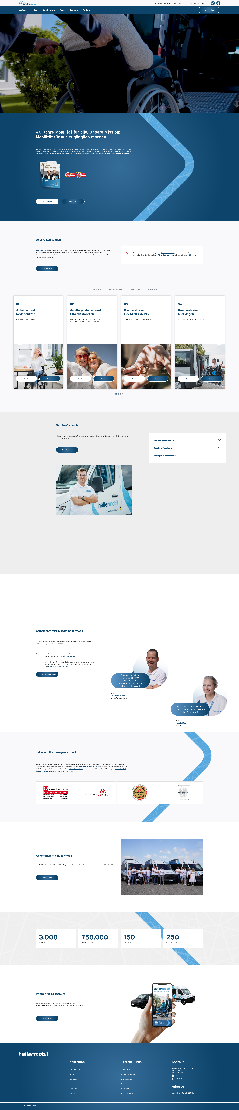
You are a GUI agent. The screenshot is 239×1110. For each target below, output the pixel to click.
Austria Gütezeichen (45, 771)
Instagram (178, 1079)
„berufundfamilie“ (120, 769)
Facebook (178, 1075)
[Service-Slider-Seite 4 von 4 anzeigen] (122, 394)
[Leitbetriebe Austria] (96, 792)
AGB (71, 1084)
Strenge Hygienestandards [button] (165, 455)
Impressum (73, 1079)
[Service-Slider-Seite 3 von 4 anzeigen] (120, 394)
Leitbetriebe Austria (127, 1093)
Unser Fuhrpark (67, 450)
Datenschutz (73, 1088)
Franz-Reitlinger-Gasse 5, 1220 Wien (183, 1093)
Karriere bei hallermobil (47, 674)
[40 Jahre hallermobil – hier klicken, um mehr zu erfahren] (50, 174)
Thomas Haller (125, 1088)
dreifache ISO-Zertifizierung (88, 767)
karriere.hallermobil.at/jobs (58, 666)
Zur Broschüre (47, 1018)
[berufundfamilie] (183, 792)
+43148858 (191, 255)
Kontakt (86, 10)
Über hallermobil (75, 1070)
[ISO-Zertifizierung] (56, 792)
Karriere (74, 10)
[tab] (85, 289)
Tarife (62, 10)
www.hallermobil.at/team (67, 656)
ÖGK (122, 1084)
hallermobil (39, 250)
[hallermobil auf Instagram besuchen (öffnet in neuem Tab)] (213, 3)
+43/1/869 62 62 (180, 3)
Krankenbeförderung (168, 253)
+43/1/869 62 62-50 (182, 1071)
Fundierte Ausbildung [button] (163, 448)
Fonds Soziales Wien (127, 1079)
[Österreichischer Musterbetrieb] (140, 793)
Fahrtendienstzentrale (165, 255)
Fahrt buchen (209, 10)
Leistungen (24, 10)
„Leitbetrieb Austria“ (75, 769)
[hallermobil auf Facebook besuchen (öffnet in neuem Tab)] (218, 3)
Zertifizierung (49, 10)
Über (36, 10)
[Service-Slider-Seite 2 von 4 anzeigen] (118, 394)
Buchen (49, 379)
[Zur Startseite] (28, 3)
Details (80, 379)
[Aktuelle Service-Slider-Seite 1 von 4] (116, 394)
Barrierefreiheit (75, 1093)
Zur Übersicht (47, 269)
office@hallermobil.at (162, 3)
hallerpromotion (126, 1070)
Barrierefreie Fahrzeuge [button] (164, 440)
